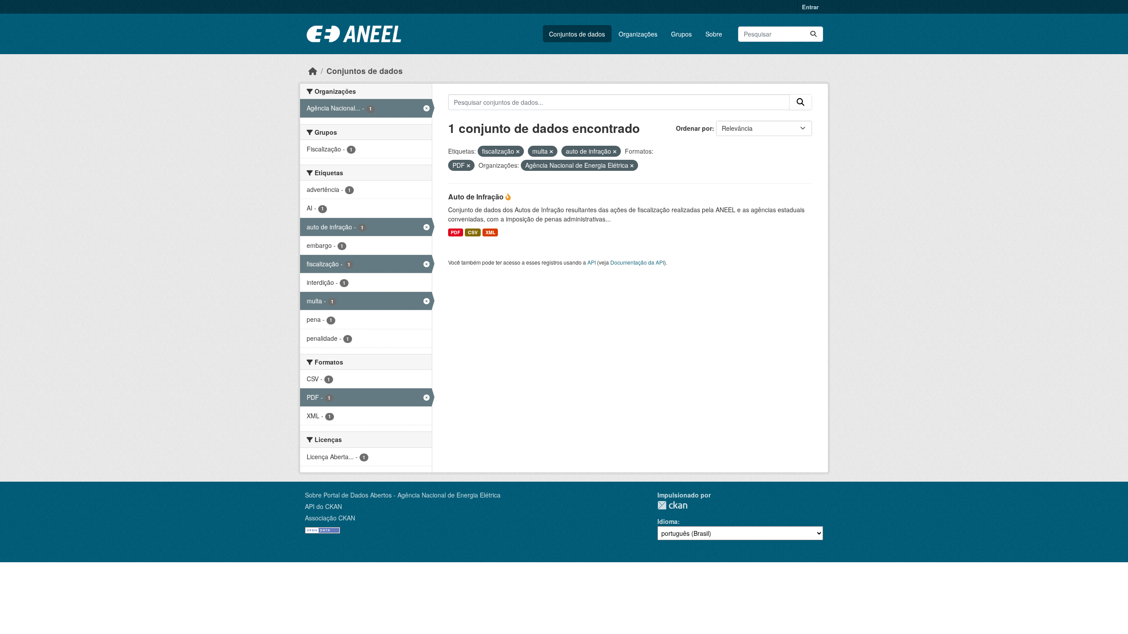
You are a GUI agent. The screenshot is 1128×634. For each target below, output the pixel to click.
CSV (473, 232)
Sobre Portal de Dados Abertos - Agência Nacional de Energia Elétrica (403, 494)
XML (490, 232)
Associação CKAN (330, 517)
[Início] (312, 70)
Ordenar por (694, 128)
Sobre (713, 33)
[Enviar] (813, 34)
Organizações (638, 33)
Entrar (810, 7)
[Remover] (517, 151)
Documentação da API (637, 262)
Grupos (681, 33)
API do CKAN (323, 506)
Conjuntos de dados (577, 33)
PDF (455, 232)
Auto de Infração (476, 197)
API (591, 262)
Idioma (667, 521)
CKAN (672, 505)
